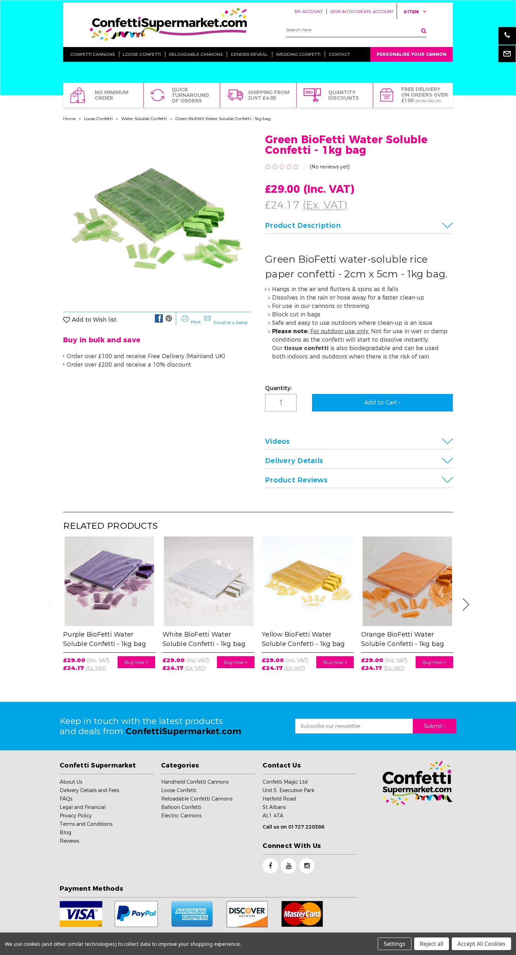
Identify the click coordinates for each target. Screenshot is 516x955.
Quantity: (278, 388)
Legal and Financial (83, 807)
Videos (277, 441)
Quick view (109, 578)
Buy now (135, 662)
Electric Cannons (181, 815)
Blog (65, 832)
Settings (394, 944)
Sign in (338, 11)
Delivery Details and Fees (89, 790)
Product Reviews (296, 480)
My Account (309, 11)
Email (507, 53)
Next (466, 604)
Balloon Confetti (181, 807)
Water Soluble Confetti (144, 118)
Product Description (303, 225)
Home (69, 118)
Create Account (374, 11)
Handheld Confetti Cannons (195, 782)
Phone (507, 36)
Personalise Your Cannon (411, 54)
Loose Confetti (98, 118)
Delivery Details (294, 460)
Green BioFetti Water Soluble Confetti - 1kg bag (223, 118)
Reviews (69, 841)
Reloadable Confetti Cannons (196, 799)
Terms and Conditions (86, 824)
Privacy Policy (76, 815)
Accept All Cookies (481, 944)
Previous (50, 604)
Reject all (431, 944)
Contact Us (282, 765)
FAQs (66, 799)
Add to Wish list (94, 319)
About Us (71, 782)
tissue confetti (306, 348)
